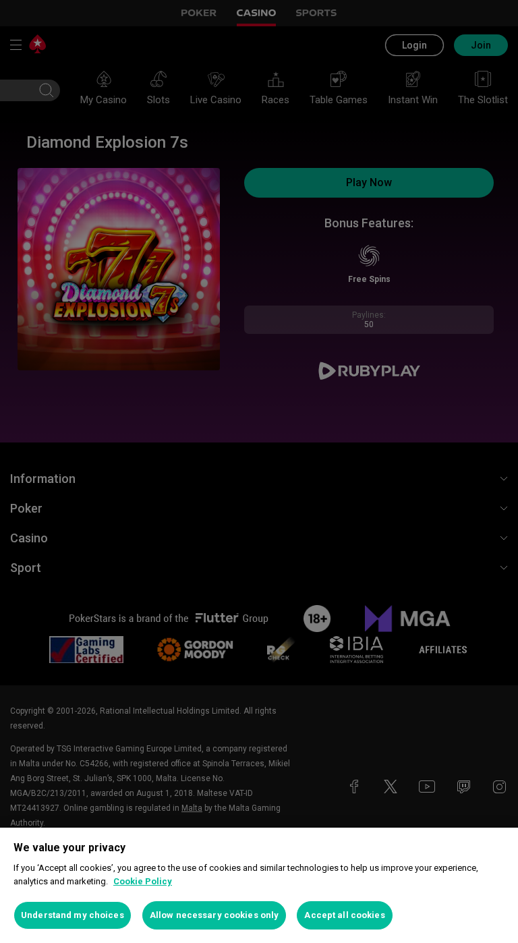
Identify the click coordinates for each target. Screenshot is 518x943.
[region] (259, 885)
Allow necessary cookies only (214, 915)
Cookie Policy (142, 881)
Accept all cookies (344, 915)
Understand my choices (72, 915)
